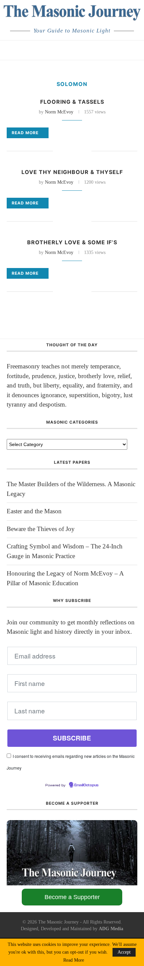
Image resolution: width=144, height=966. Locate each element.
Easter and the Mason (34, 511)
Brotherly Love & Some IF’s (72, 242)
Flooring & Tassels (72, 101)
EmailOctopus (86, 785)
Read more (25, 132)
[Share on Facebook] (58, 151)
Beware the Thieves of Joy (41, 528)
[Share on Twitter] (65, 151)
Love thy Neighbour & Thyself (72, 172)
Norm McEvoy (59, 111)
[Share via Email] (86, 151)
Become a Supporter (72, 897)
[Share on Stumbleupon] (72, 151)
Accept (124, 952)
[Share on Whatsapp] (79, 151)
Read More (73, 960)
